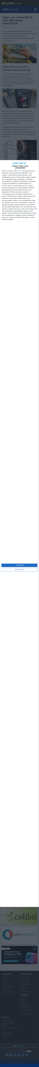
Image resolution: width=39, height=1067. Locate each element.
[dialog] (19, 533)
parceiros (19, 170)
